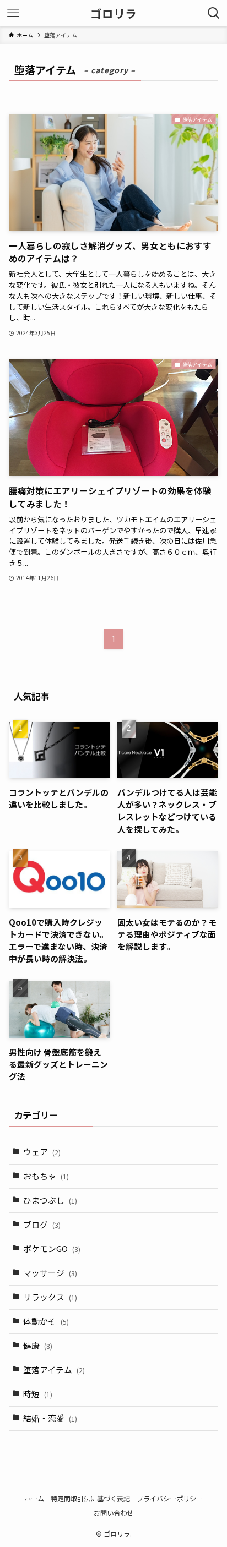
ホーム (34, 1499)
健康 (37, 1345)
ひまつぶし (50, 1200)
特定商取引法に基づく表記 (90, 1499)
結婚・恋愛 (50, 1418)
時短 (37, 1394)
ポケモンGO (51, 1248)
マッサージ (50, 1272)
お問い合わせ (113, 1513)
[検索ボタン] (214, 13)
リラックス (50, 1297)
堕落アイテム (54, 1369)
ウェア (42, 1151)
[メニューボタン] (13, 13)
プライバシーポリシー (170, 1499)
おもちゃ (46, 1176)
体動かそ (46, 1321)
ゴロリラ (113, 13)
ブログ (42, 1224)
